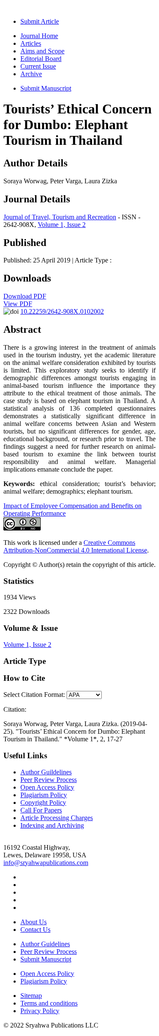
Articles (30, 43)
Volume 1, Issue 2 (62, 224)
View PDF (17, 303)
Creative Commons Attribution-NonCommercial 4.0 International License (75, 546)
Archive (31, 73)
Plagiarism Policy (43, 794)
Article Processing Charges (56, 817)
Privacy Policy (39, 1010)
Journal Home (39, 35)
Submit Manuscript (45, 88)
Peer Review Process (48, 779)
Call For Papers (41, 810)
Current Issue (38, 66)
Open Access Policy (47, 787)
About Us (33, 921)
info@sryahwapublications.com (45, 862)
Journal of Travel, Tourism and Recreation (59, 217)
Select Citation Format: (34, 694)
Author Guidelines (45, 944)
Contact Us (35, 929)
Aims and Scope (42, 51)
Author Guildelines (46, 772)
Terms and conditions (49, 1003)
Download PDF (24, 296)
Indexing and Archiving (52, 825)
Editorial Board (40, 58)
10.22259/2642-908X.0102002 (62, 311)
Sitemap (31, 995)
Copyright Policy (43, 802)
